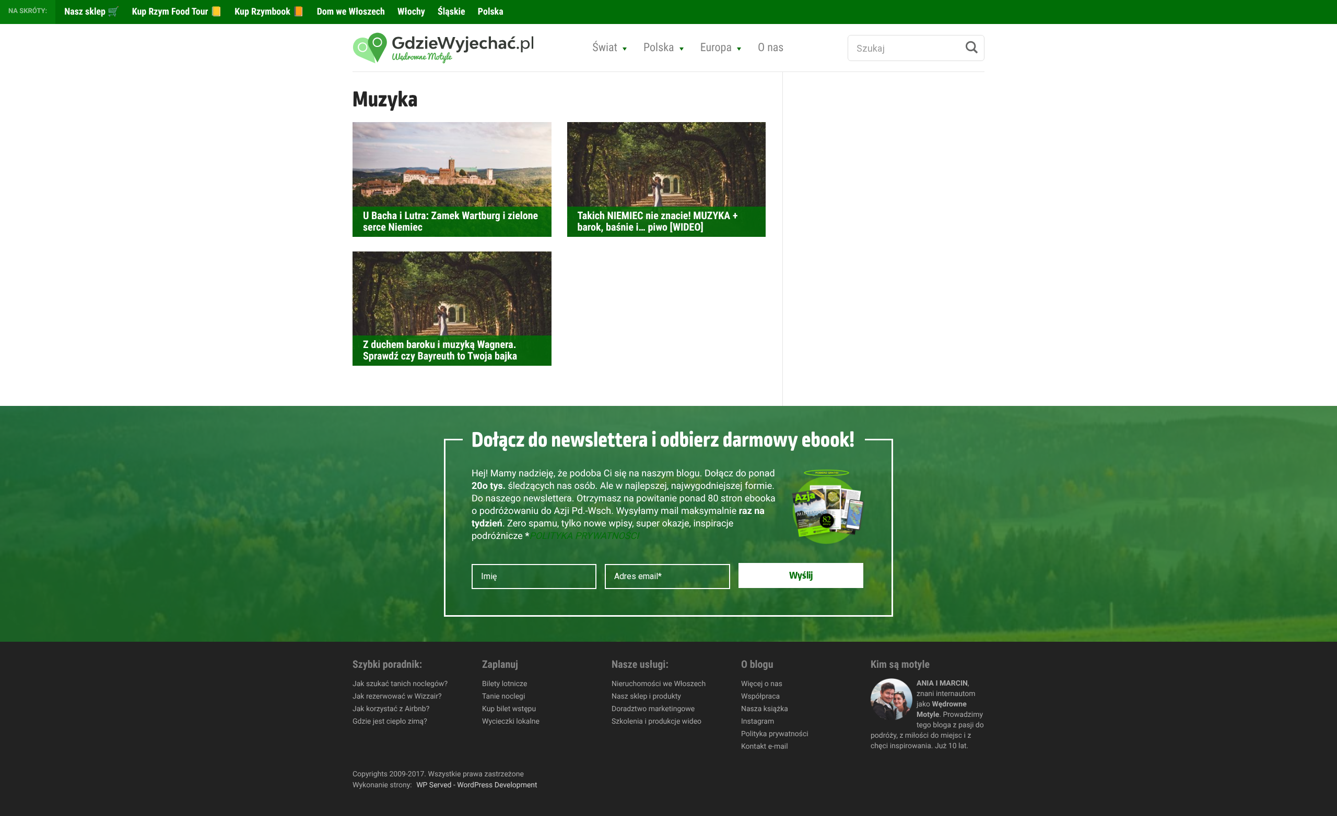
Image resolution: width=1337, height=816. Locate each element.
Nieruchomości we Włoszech (659, 684)
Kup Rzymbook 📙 (268, 11)
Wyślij (801, 575)
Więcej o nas (761, 684)
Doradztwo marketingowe (653, 709)
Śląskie (450, 11)
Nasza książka (764, 709)
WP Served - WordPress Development (476, 785)
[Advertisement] (878, 248)
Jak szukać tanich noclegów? (400, 684)
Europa (716, 47)
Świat (604, 47)
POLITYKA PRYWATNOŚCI (584, 536)
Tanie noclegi (503, 696)
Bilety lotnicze (504, 684)
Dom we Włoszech (350, 11)
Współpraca (760, 696)
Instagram (757, 721)
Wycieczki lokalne (511, 721)
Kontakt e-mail (764, 746)
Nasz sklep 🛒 (91, 11)
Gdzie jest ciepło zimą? (390, 721)
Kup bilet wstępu (509, 709)
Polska (489, 11)
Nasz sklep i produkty (646, 696)
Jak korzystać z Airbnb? (391, 709)
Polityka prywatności (774, 734)
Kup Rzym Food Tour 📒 (176, 11)
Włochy (410, 11)
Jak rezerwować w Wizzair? (397, 696)
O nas (771, 47)
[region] (136, 740)
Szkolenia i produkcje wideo (656, 721)
